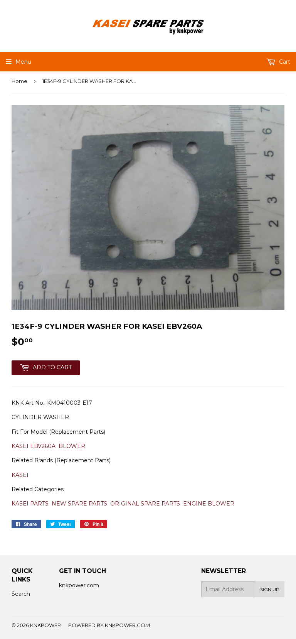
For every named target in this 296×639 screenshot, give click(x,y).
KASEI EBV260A (34, 446)
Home (19, 81)
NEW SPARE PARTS (79, 503)
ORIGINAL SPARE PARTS (145, 503)
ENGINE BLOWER (208, 503)
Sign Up (269, 589)
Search (21, 593)
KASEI (20, 475)
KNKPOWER (45, 625)
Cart (284, 61)
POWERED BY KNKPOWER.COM (109, 625)
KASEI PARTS (30, 503)
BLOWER (72, 446)
